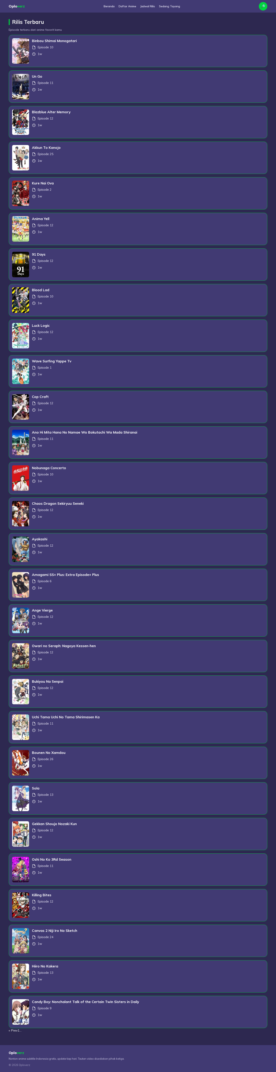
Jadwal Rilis (147, 6)
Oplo (17, 6)
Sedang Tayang (169, 6)
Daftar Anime (127, 6)
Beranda (109, 6)
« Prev (13, 1030)
